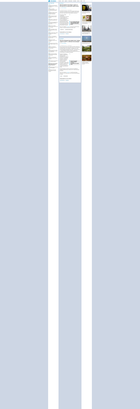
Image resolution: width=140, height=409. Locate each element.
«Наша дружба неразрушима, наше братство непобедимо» (53, 67)
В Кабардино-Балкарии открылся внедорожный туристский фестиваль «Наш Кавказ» (52, 13)
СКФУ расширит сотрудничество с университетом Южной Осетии (53, 20)
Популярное (62, 3)
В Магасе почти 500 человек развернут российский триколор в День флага (52, 58)
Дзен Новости (62, 33)
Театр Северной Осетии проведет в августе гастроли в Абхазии (53, 61)
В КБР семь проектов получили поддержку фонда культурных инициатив (52, 17)
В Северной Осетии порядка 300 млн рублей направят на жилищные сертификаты (53, 6)
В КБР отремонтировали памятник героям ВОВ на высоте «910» (86, 43)
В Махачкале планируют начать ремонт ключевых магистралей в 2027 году (52, 30)
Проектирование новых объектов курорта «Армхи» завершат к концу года (53, 44)
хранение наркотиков (69, 29)
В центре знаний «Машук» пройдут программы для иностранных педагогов (53, 33)
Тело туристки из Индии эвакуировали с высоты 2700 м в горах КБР (52, 40)
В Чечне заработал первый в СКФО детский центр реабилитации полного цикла (53, 23)
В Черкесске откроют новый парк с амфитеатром (86, 52)
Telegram (67, 33)
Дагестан (62, 29)
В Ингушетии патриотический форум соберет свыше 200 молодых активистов (52, 64)
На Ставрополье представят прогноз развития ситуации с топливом (52, 70)
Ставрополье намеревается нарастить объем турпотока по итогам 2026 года (52, 47)
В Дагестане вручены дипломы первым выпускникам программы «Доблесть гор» (52, 54)
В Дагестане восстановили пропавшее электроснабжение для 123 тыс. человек (53, 26)
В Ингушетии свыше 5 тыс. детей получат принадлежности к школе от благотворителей (52, 51)
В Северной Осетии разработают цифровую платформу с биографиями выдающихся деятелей (86, 62)
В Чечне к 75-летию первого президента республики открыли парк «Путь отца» (52, 37)
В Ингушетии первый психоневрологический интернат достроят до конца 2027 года (52, 10)
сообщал (68, 26)
